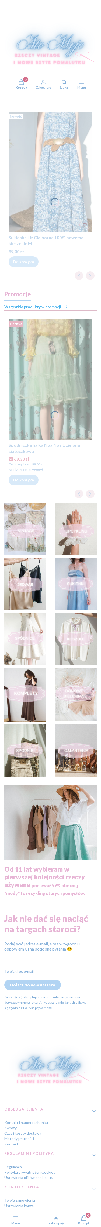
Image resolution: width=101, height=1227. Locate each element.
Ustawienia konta (19, 1205)
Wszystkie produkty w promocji (32, 306)
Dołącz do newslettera (32, 984)
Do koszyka (23, 261)
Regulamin (13, 1166)
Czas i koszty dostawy (22, 1133)
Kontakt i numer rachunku (26, 1122)
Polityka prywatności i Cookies (29, 1172)
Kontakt (11, 1144)
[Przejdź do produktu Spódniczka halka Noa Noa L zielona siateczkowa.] (50, 379)
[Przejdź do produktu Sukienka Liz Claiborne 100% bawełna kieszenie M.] (50, 172)
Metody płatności (19, 1138)
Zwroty (10, 1128)
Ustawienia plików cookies (26, 1177)
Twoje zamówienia (19, 1200)
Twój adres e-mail (19, 971)
